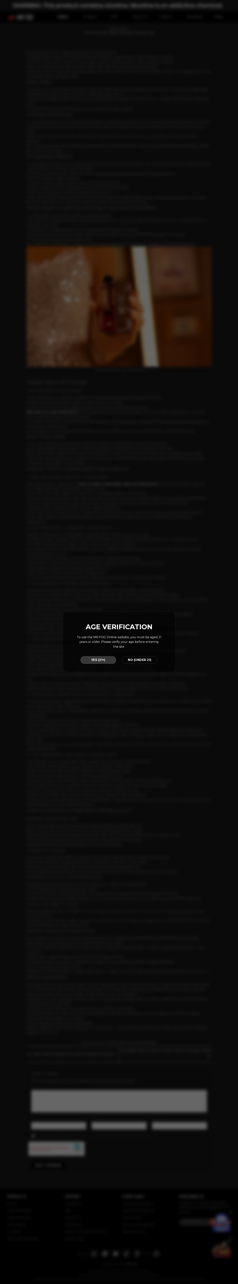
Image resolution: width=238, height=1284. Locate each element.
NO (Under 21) (139, 660)
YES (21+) (98, 660)
